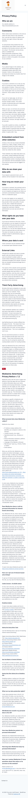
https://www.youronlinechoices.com (11, 645)
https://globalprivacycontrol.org (10, 655)
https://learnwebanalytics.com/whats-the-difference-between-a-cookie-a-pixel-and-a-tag (13, 477)
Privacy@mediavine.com (8, 768)
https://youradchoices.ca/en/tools (11, 648)
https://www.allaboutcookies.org (10, 472)
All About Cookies (9, 609)
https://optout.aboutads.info (12, 638)
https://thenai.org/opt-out (8, 641)
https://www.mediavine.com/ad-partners (13, 568)
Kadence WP (16, 794)
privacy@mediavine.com (8, 706)
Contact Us (4, 780)
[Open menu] (25, 5)
